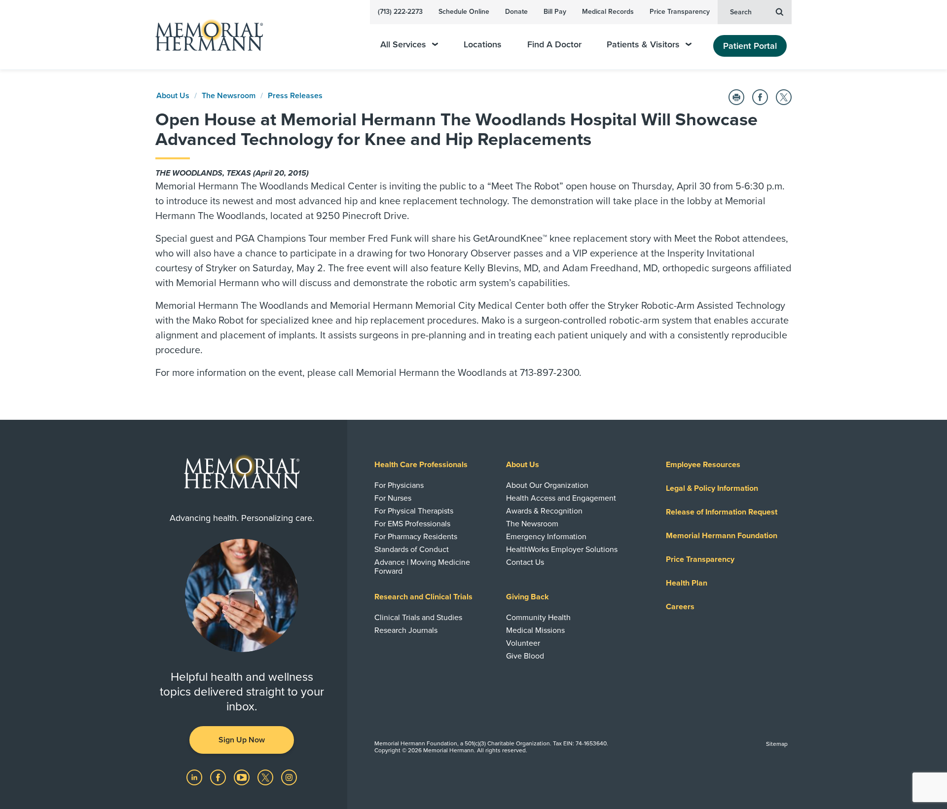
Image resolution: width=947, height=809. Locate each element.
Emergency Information (546, 536)
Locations (483, 44)
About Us (172, 96)
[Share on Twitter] (784, 97)
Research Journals (405, 630)
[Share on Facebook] (760, 97)
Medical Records (608, 11)
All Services (403, 44)
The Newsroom (228, 96)
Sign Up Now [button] (242, 740)
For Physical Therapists (413, 511)
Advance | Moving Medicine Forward (422, 567)
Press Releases (295, 96)
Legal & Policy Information (712, 488)
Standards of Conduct (411, 549)
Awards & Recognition (544, 511)
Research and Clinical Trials (423, 597)
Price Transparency (680, 11)
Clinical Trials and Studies (418, 617)
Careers (680, 607)
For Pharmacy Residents (415, 536)
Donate (516, 11)
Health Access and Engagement (561, 498)
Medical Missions (535, 630)
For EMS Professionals (412, 523)
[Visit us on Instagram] (289, 777)
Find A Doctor (554, 44)
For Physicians (399, 485)
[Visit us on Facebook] (219, 777)
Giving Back (527, 597)
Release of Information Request (721, 512)
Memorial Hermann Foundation (721, 536)
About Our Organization (547, 485)
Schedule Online (463, 11)
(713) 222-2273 (400, 11)
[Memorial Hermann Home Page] (204, 35)
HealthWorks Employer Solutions (562, 549)
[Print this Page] (736, 97)
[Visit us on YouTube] (243, 777)
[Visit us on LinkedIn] (195, 777)
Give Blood (525, 656)
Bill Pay (555, 11)
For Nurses (392, 498)
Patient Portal (750, 45)
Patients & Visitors (643, 44)
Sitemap (777, 743)
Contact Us (525, 562)
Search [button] (741, 12)
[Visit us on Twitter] (266, 777)
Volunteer (523, 643)
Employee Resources (703, 465)
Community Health (538, 617)
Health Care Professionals (421, 465)
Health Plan (686, 583)
